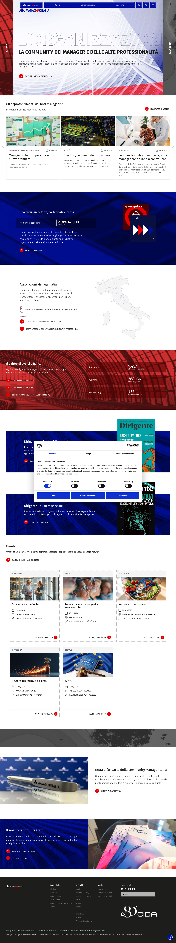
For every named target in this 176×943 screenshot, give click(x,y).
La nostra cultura (34, 250)
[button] (2, 146)
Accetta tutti (122, 496)
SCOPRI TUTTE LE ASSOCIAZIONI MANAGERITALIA (44, 322)
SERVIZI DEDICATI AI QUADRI (22, 388)
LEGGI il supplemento (39, 522)
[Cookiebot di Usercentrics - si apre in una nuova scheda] (128, 446)
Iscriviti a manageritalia (111, 791)
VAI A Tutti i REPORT (20, 858)
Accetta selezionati (88, 496)
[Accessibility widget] (170, 937)
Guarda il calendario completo (25, 560)
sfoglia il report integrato (23, 852)
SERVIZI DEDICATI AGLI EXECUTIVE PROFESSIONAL (31, 395)
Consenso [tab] (52, 454)
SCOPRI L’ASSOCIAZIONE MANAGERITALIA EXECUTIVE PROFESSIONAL (52, 329)
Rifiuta (53, 496)
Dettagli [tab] (88, 454)
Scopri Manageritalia (38, 76)
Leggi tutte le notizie (159, 109)
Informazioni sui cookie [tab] (124, 454)
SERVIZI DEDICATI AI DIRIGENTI (23, 381)
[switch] (74, 486)
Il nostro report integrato (24, 830)
